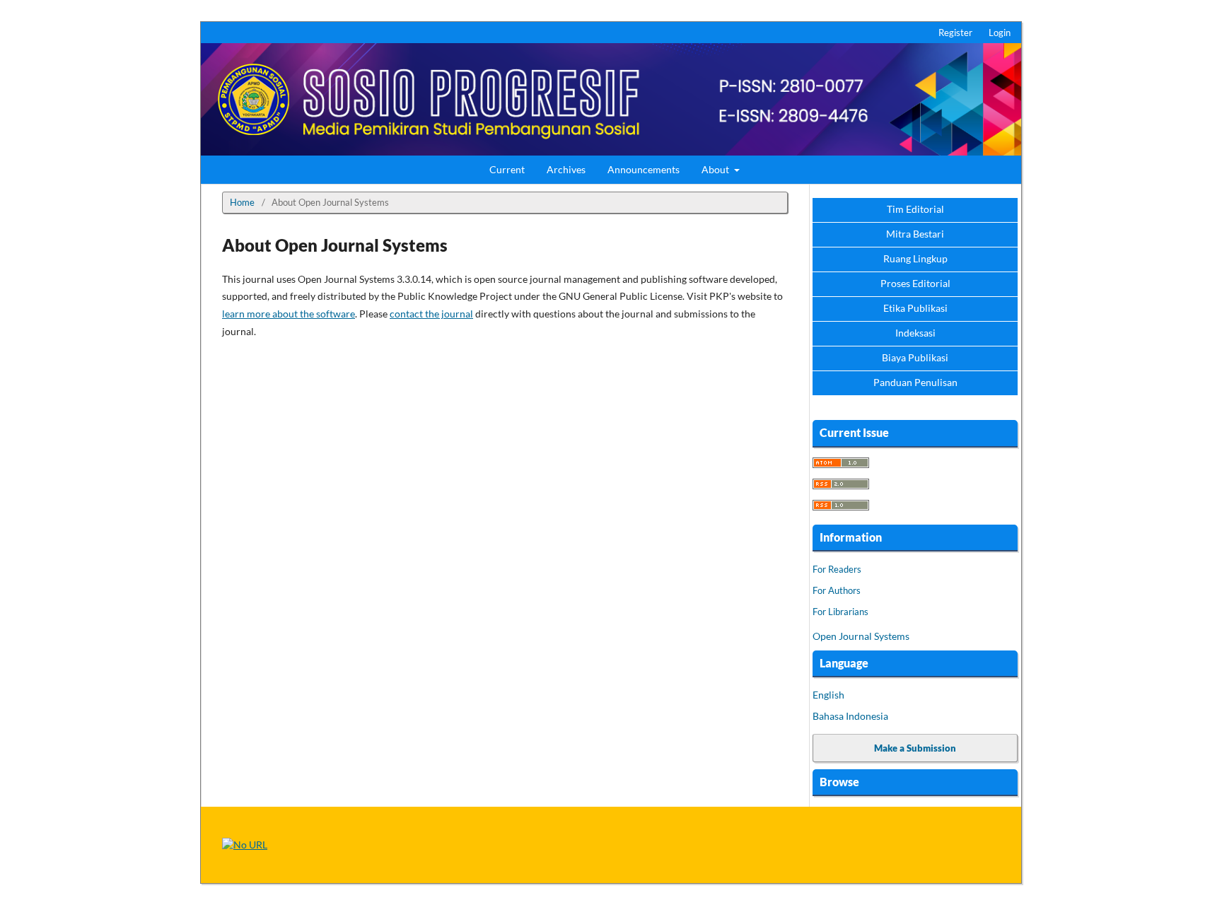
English (828, 695)
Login (1000, 32)
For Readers (837, 569)
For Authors (837, 590)
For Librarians (840, 611)
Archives (566, 169)
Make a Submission (915, 748)
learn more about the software (288, 314)
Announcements (643, 169)
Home (242, 202)
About (716, 169)
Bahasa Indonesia (850, 716)
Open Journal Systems (861, 636)
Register (955, 32)
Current (507, 169)
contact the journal (431, 314)
